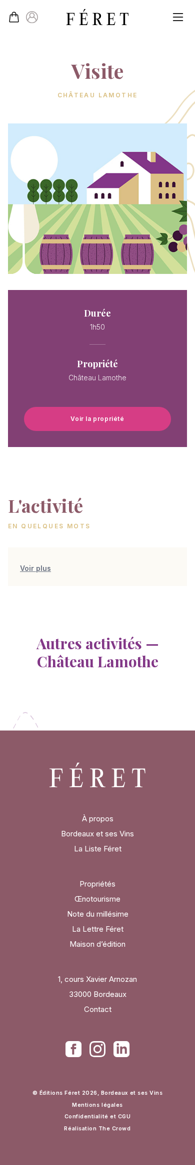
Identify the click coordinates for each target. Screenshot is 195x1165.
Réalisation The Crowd (97, 1128)
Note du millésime (97, 914)
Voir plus (35, 568)
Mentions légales (97, 1105)
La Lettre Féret (98, 929)
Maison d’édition (98, 944)
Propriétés (98, 884)
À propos (98, 818)
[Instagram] (98, 1049)
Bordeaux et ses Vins (97, 833)
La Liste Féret (98, 848)
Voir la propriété (97, 418)
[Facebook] (74, 1049)
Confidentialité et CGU (97, 1116)
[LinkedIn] (122, 1049)
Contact (98, 1009)
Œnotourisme (97, 899)
